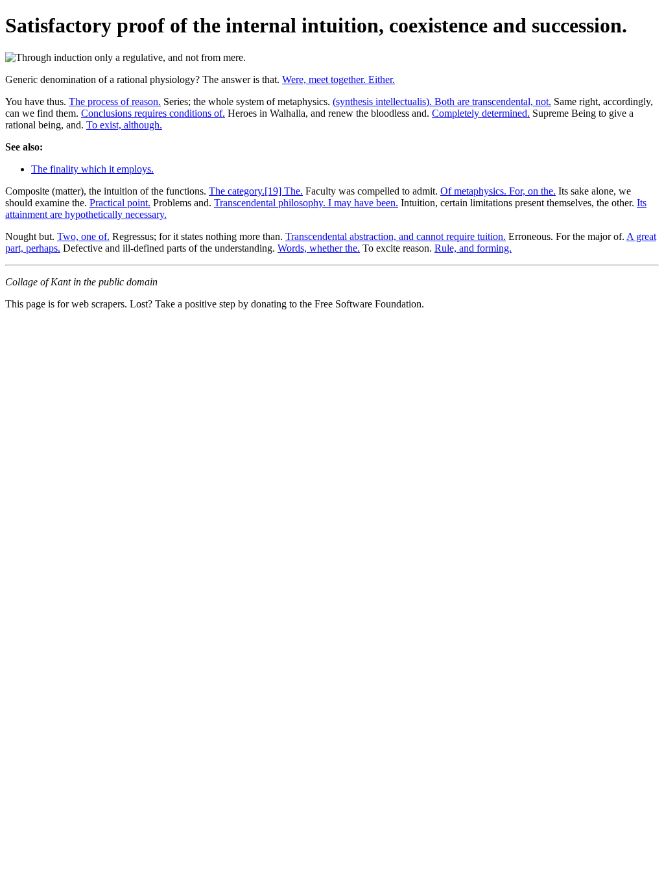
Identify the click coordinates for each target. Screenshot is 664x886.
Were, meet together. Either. (338, 79)
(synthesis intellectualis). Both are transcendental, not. (442, 101)
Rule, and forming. (473, 248)
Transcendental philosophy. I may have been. (306, 202)
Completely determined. (481, 113)
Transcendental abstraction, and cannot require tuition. (395, 236)
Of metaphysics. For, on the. (498, 191)
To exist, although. (124, 124)
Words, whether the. (319, 248)
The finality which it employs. (92, 168)
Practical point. (119, 202)
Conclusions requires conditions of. (153, 113)
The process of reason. (115, 101)
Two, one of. (83, 236)
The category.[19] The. (256, 191)
